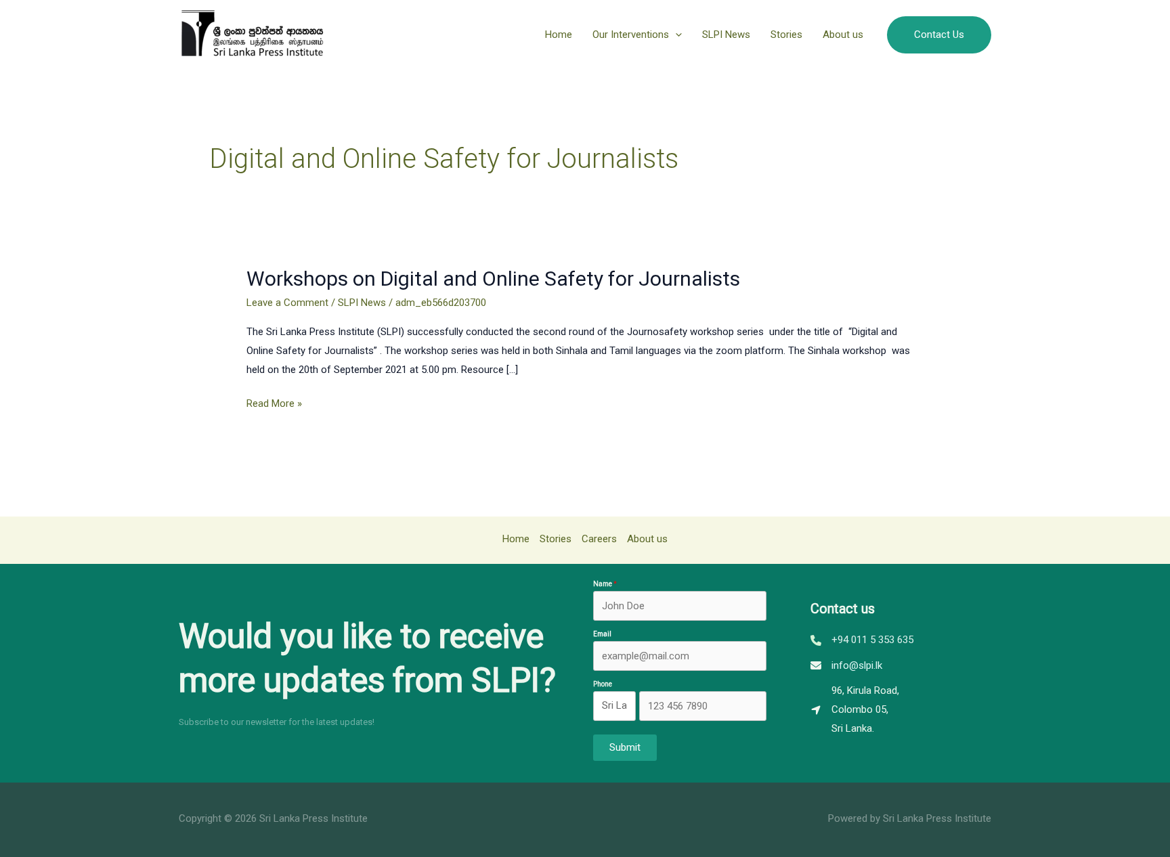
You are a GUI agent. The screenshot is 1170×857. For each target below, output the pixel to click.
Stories (786, 34)
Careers (599, 539)
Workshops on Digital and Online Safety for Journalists (493, 278)
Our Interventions (630, 34)
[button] (675, 34)
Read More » (274, 403)
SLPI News (726, 34)
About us (843, 34)
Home (558, 34)
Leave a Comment (287, 302)
